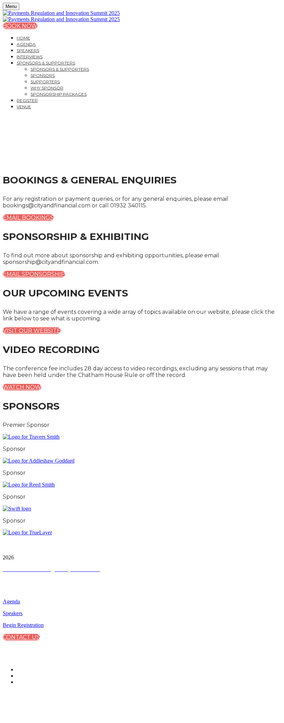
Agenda (26, 44)
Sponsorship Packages (58, 94)
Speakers (28, 50)
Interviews (30, 56)
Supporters (45, 81)
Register (27, 100)
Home (23, 38)
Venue (24, 106)
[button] (20, 26)
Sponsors (42, 75)
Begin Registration (23, 625)
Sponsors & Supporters (46, 63)
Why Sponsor (46, 88)
